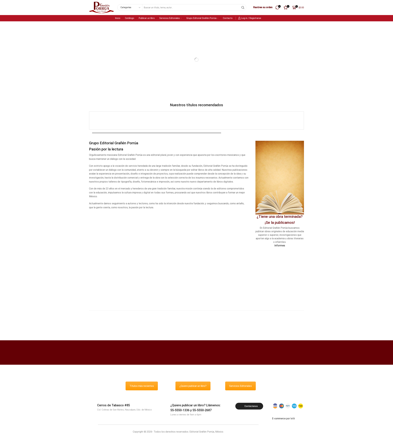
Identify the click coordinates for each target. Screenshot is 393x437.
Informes (279, 245)
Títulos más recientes (142, 386)
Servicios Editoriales (169, 18)
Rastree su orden (262, 7)
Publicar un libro (147, 18)
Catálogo (129, 18)
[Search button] (243, 7)
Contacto (228, 18)
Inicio (117, 18)
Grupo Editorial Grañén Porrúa (201, 18)
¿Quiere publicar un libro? (192, 386)
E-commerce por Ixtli (283, 418)
